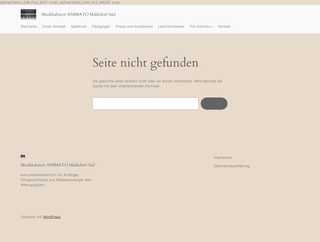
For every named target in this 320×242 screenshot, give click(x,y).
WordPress (52, 217)
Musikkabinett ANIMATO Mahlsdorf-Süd (78, 14)
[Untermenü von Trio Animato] (212, 26)
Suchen (214, 103)
